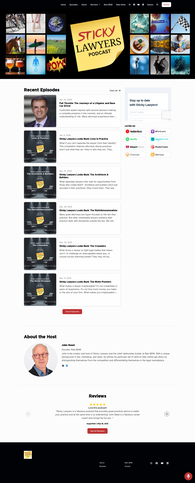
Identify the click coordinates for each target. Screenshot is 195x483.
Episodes (74, 4)
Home (63, 4)
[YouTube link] (138, 4)
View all (114, 90)
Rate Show (121, 4)
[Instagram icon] (151, 463)
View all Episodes (72, 312)
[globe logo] (63, 365)
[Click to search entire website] (157, 4)
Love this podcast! (97, 407)
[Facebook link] (134, 4)
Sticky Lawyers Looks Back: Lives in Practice (83, 139)
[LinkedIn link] (143, 4)
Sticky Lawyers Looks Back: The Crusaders (82, 246)
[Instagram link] (129, 4)
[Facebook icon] (156, 463)
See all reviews (97, 431)
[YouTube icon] (162, 463)
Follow (166, 4)
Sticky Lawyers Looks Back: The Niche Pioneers (85, 282)
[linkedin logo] (67, 365)
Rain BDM (108, 4)
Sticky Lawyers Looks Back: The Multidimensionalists (88, 210)
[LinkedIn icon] (167, 463)
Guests (150, 4)
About (84, 4)
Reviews (94, 4)
